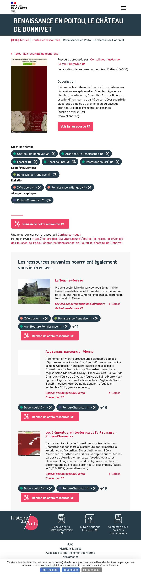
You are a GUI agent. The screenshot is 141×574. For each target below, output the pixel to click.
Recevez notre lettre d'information (61, 528)
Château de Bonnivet (31, 154)
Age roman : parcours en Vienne (70, 352)
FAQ (70, 544)
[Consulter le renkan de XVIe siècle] (39, 187)
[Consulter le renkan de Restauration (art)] (117, 162)
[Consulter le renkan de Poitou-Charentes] (49, 200)
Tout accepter (50, 569)
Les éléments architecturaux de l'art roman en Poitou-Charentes (81, 434)
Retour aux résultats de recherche (36, 53)
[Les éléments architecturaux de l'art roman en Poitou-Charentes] (29, 443)
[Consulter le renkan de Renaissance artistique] (89, 187)
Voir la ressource (73, 126)
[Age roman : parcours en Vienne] (29, 362)
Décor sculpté (57, 162)
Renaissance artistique (66, 187)
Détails (115, 304)
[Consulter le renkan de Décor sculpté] (74, 162)
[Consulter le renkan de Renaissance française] (55, 174)
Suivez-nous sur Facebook (90, 528)
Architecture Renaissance (82, 154)
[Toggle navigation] (124, 8)
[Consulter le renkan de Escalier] (35, 162)
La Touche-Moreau (69, 280)
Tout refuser (71, 569)
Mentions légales (70, 548)
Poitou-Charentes (29, 200)
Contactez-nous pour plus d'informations (118, 530)
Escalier (22, 162)
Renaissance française (32, 174)
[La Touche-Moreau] (34, 291)
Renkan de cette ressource (41, 224)
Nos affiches (70, 557)
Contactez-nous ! (69, 234)
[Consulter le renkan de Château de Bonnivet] (53, 154)
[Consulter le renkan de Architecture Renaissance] (107, 154)
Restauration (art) (97, 162)
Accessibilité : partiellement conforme (70, 552)
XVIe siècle (24, 187)
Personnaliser (91, 569)
